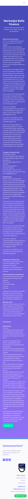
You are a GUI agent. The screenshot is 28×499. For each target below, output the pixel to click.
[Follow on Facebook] (4, 460)
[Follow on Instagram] (10, 460)
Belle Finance (21, 475)
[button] (20, 495)
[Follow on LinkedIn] (7, 460)
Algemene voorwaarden (18, 491)
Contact (7, 425)
